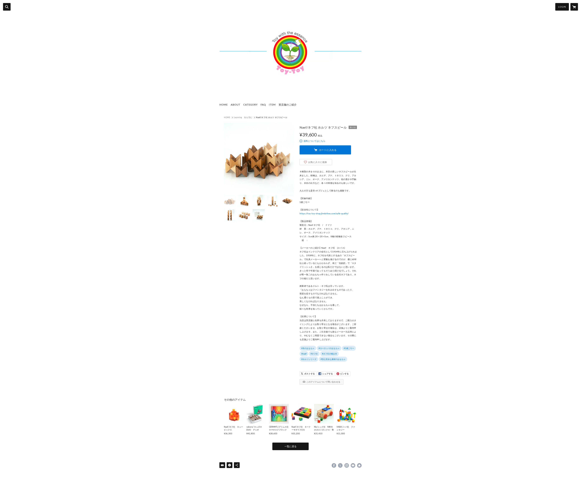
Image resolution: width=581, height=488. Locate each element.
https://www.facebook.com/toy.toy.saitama (334, 465)
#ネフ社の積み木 (329, 353)
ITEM (272, 104)
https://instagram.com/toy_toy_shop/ (346, 465)
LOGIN (562, 6)
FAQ (263, 104)
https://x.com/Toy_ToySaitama (340, 465)
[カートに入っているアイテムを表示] (574, 7)
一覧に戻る (290, 446)
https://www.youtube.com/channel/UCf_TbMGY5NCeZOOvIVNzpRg (353, 465)
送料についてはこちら (314, 141)
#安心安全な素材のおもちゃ (333, 359)
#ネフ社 (314, 353)
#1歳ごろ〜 (349, 348)
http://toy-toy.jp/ (359, 465)
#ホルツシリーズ (308, 359)
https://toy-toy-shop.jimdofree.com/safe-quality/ (324, 213)
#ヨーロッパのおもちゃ (329, 348)
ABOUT (235, 104)
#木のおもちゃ (307, 348)
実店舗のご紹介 (288, 104)
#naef (303, 353)
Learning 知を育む (243, 117)
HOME (223, 104)
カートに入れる (328, 149)
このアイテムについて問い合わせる (323, 381)
